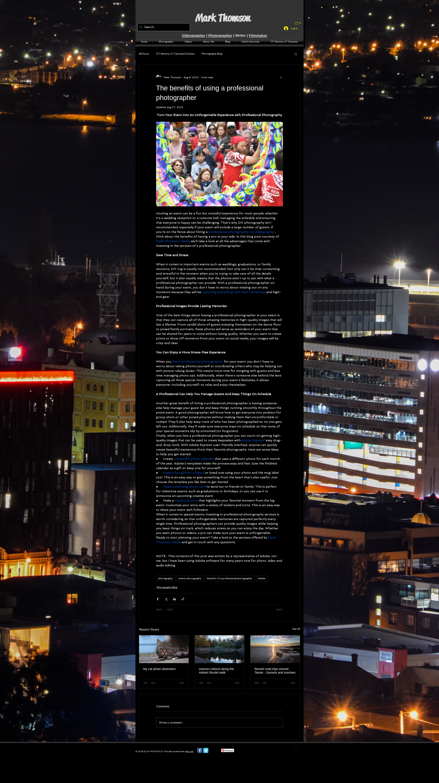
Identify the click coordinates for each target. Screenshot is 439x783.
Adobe (261, 578)
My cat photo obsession (159, 669)
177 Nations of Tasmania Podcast (175, 53)
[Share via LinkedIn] (174, 599)
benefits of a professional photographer (229, 578)
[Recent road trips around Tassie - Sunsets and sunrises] (275, 649)
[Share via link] (183, 599)
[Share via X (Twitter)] (166, 599)
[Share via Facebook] (157, 599)
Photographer (220, 35)
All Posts (144, 53)
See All (296, 628)
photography (165, 578)
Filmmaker (258, 35)
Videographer (193, 35)
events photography (190, 578)
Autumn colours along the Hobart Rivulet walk (216, 670)
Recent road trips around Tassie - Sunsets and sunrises (274, 670)
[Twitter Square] (296, 748)
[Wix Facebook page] (199, 750)
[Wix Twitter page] (205, 750)
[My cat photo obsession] (164, 649)
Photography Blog (212, 53)
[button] (299, 23)
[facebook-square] (291, 748)
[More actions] (281, 77)
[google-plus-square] (300, 748)
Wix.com (189, 751)
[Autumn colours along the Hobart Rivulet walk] (219, 649)
